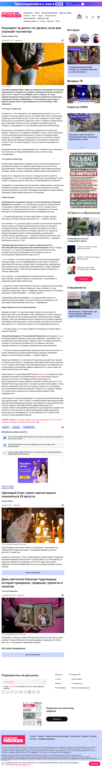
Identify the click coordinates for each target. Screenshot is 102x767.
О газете (33, 736)
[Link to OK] (12, 692)
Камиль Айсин (7, 501)
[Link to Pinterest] (38, 692)
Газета (37, 13)
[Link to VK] (7, 692)
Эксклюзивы (75, 49)
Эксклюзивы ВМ (29, 18)
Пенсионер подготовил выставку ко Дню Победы (86, 268)
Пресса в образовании (68, 13)
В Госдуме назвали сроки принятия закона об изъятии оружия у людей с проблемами (32, 420)
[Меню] (98, 17)
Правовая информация (46, 739)
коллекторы (29, 427)
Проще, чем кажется (79, 116)
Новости (27, 16)
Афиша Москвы (43, 18)
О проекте (83, 279)
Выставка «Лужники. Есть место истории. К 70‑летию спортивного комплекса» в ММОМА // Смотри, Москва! (73, 38)
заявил (41, 374)
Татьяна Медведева (10, 591)
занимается (56, 113)
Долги (5, 427)
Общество (18, 40)
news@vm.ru (67, 752)
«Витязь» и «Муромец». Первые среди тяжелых (88, 258)
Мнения (58, 683)
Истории (73, 30)
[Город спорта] (79, 17)
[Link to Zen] (16, 692)
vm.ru (28, 751)
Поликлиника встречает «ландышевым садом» (78, 239)
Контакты (33, 739)
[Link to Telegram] (25, 692)
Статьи (58, 679)
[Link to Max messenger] (3, 692)
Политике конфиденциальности (18, 765)
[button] (97, 38)
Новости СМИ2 (8, 488)
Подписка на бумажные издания (57, 736)
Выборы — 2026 (53, 21)
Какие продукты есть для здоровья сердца (83, 55)
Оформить (57, 719)
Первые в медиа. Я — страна (34, 21)
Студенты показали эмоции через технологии (87, 248)
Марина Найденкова (10, 36)
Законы (16, 427)
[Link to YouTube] (20, 692)
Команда (93, 736)
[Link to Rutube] (33, 692)
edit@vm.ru (34, 752)
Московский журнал (49, 13)
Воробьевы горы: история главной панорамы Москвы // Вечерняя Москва (84, 38)
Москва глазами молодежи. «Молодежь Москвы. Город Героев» (83, 94)
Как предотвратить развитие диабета (83, 122)
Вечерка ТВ (28, 13)
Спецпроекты (50, 16)
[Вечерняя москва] (13, 739)
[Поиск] (87, 17)
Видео (40, 16)
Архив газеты (76, 679)
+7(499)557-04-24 (14, 752)
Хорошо (94, 764)
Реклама (41, 736)
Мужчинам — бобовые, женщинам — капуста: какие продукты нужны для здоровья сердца (82, 70)
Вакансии (85, 736)
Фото (34, 16)
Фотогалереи (60, 688)
